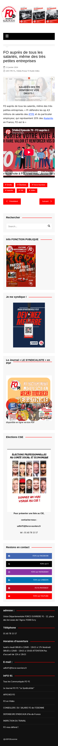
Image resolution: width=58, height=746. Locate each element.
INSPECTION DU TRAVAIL (14, 721)
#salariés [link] (48, 118)
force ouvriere (39, 185)
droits (9, 185)
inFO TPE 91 (10, 71)
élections (22, 185)
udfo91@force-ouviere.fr (29, 526)
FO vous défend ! (11, 727)
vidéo (33, 190)
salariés (10, 190)
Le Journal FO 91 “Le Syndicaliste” (18, 688)
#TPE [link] (31, 114)
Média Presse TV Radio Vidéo (27, 71)
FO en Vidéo (8, 701)
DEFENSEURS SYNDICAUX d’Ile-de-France (22, 714)
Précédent (13, 201)
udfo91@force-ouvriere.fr (15, 668)
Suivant (45, 201)
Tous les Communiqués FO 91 (16, 682)
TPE (21, 190)
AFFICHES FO (9, 695)
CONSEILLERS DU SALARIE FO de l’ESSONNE (23, 708)
